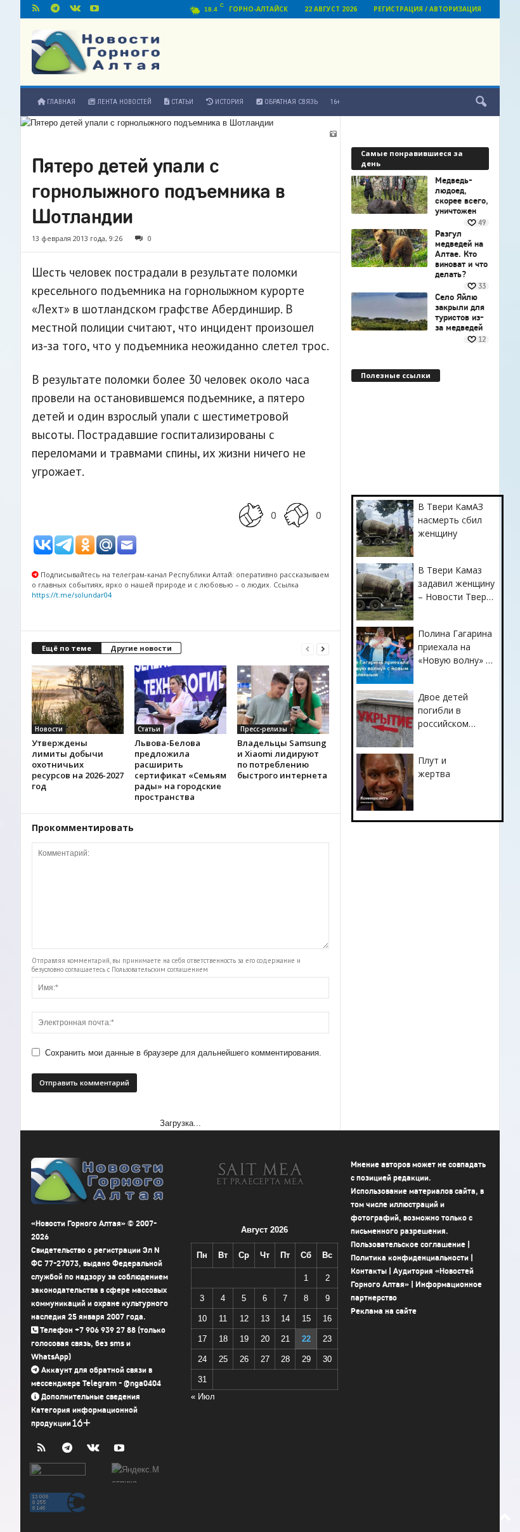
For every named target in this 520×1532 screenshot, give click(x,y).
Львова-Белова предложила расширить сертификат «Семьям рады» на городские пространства (180, 769)
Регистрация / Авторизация (427, 8)
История (228, 102)
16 (327, 1318)
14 (285, 1318)
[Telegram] (55, 9)
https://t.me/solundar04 (72, 594)
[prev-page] (307, 648)
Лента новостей (123, 102)
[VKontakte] (74, 9)
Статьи (181, 102)
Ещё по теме (66, 648)
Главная (60, 102)
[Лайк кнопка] (251, 514)
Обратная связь (290, 102)
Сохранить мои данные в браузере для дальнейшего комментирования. (183, 1052)
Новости (49, 728)
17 (202, 1339)
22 (306, 1339)
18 (223, 1339)
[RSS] (35, 9)
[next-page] (322, 648)
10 (202, 1318)
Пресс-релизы (263, 728)
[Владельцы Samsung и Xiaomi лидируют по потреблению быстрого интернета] (283, 699)
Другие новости (141, 648)
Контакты (369, 1271)
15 (306, 1318)
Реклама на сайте (384, 1311)
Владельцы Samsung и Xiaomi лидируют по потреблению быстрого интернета (282, 759)
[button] (481, 102)
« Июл (203, 1396)
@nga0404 (142, 1383)
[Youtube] (94, 9)
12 (244, 1318)
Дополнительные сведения (90, 1396)
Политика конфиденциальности (410, 1257)
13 (265, 1318)
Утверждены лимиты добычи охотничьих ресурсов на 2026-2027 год (78, 764)
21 (285, 1339)
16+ (335, 102)
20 (265, 1339)
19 (244, 1339)
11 (223, 1318)
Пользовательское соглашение (408, 1244)
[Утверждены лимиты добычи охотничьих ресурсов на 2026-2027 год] (78, 699)
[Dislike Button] (296, 514)
